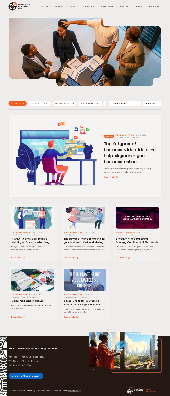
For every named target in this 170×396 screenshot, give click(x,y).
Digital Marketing (90, 103)
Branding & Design (64, 103)
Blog (43, 348)
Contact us (153, 6)
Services (58, 6)
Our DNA (44, 6)
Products (73, 6)
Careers (138, 6)
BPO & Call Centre (39, 103)
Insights (124, 6)
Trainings (22, 348)
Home (11, 348)
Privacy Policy (74, 390)
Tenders (52, 348)
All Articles (17, 103)
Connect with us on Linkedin (26, 376)
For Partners (89, 6)
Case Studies (107, 6)
